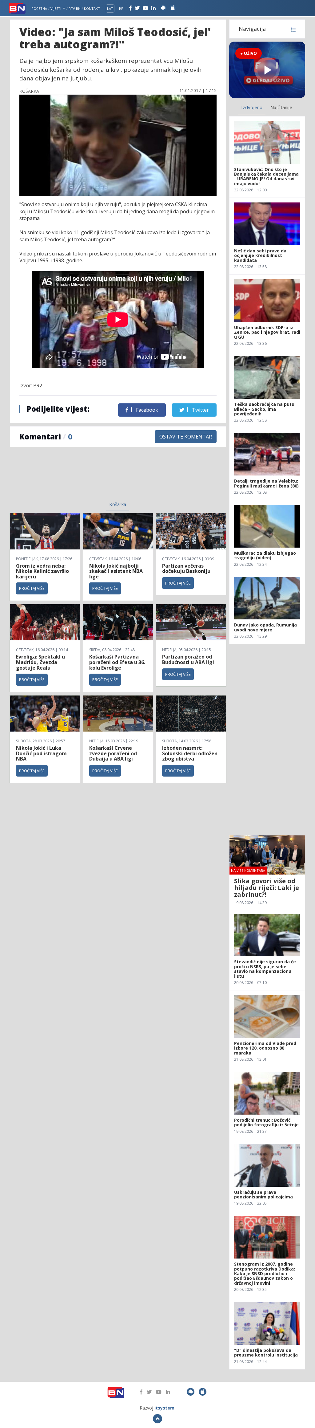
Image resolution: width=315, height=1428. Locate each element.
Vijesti (56, 8)
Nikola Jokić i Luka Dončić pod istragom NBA (41, 753)
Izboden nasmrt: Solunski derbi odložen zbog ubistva (189, 753)
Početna (39, 8)
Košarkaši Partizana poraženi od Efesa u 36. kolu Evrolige (117, 662)
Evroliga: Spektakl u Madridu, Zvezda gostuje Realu (40, 662)
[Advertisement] (71, 478)
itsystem (164, 1408)
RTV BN (75, 8)
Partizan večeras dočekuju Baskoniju (186, 568)
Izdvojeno (251, 107)
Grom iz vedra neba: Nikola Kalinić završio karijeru (42, 571)
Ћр (121, 8)
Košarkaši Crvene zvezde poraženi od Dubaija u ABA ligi (113, 753)
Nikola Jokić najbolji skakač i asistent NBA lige (116, 571)
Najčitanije (281, 107)
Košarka (117, 504)
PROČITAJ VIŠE (32, 588)
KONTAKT (92, 8)
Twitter (200, 409)
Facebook (146, 409)
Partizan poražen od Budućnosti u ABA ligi (188, 659)
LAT (110, 8)
